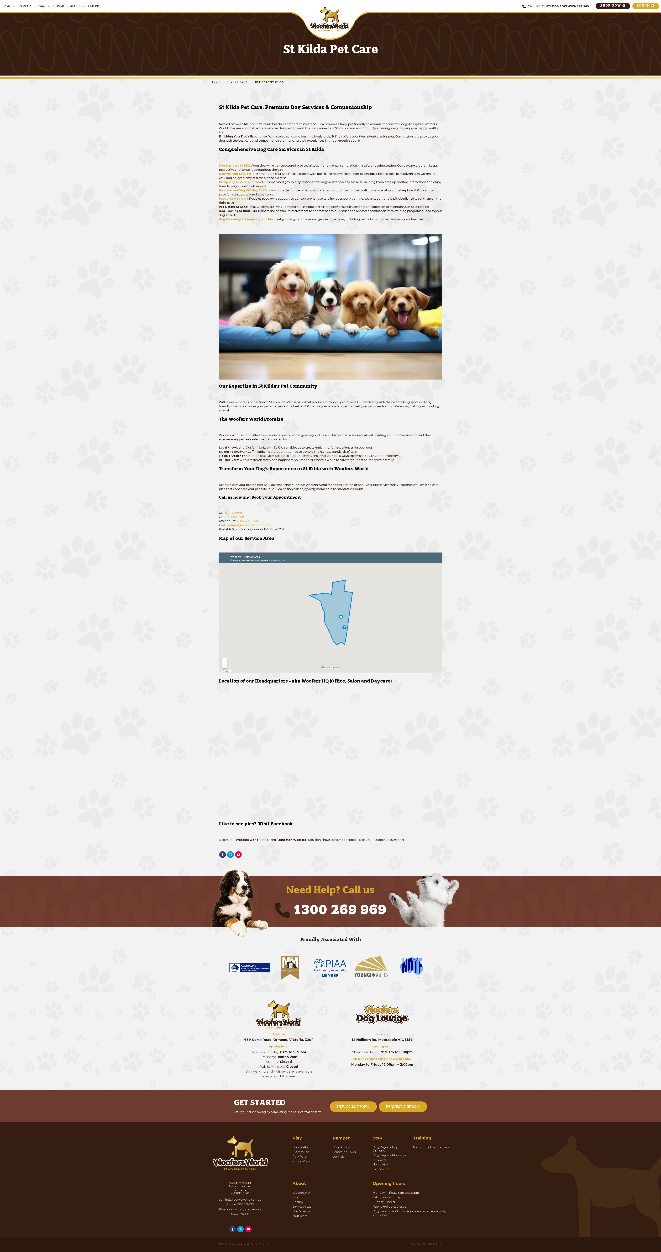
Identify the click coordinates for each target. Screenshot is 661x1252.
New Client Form (353, 1107)
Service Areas (238, 82)
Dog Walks (300, 1147)
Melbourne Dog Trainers (431, 1147)
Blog (295, 1197)
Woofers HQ (301, 1192)
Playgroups (300, 1152)
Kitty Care (380, 1160)
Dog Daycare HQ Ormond (385, 1149)
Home (216, 82)
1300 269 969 (233, 512)
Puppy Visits (301, 1161)
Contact (59, 6)
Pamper (25, 6)
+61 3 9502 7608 (233, 517)
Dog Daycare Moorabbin (391, 1155)
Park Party (299, 1156)
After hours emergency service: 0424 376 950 (240, 1212)
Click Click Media (432, 1244)
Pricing (94, 6)
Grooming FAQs (344, 1152)
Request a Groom (403, 1107)
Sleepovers (380, 1169)
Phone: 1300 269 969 (240, 1204)
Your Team (300, 1216)
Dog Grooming (344, 1147)
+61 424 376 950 (247, 521)
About (75, 6)
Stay (42, 6)
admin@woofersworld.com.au (249, 525)
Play (7, 6)
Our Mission (301, 1211)
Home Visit (380, 1164)
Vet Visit (338, 1156)
